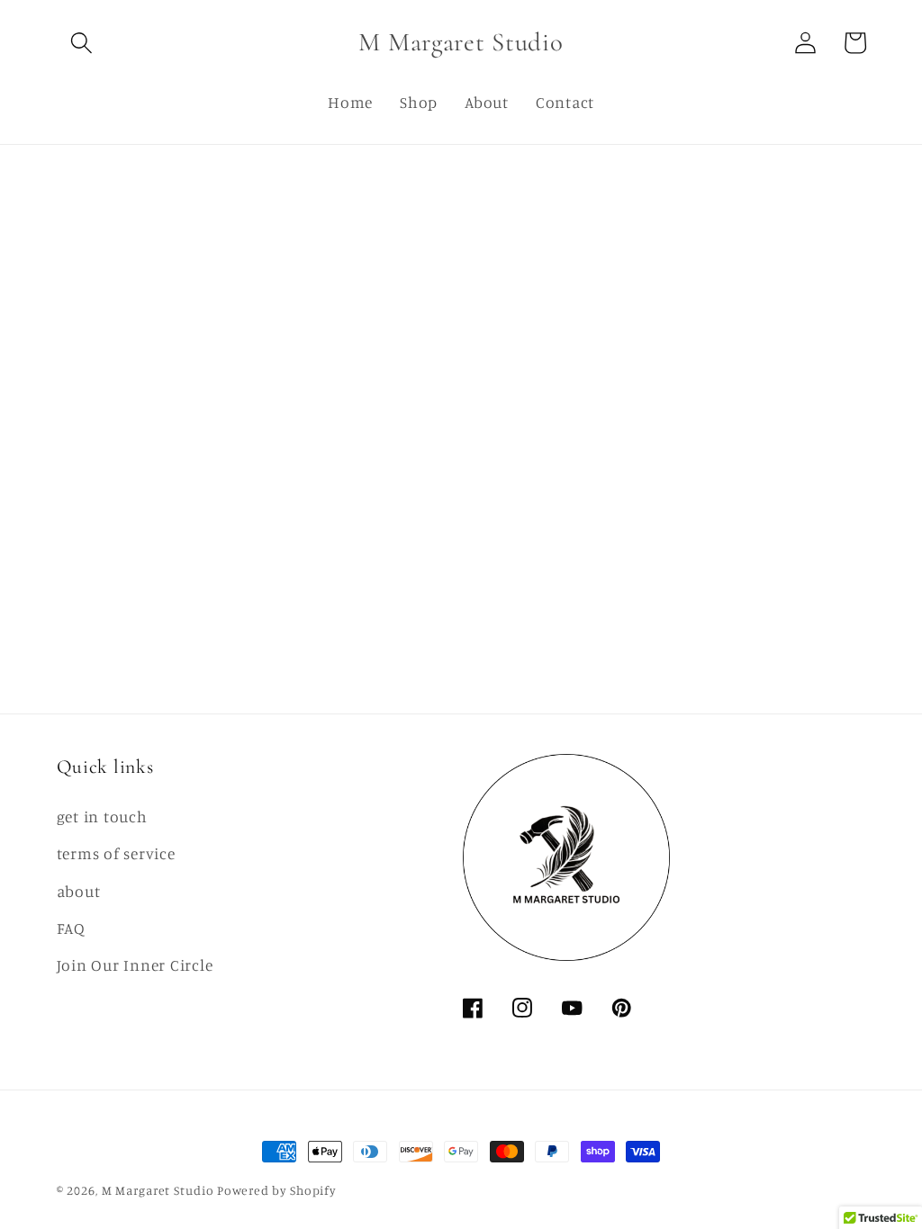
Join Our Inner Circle (135, 964)
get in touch (102, 816)
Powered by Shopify (276, 1190)
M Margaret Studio (158, 1190)
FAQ (71, 928)
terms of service (116, 853)
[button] (81, 42)
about (79, 891)
